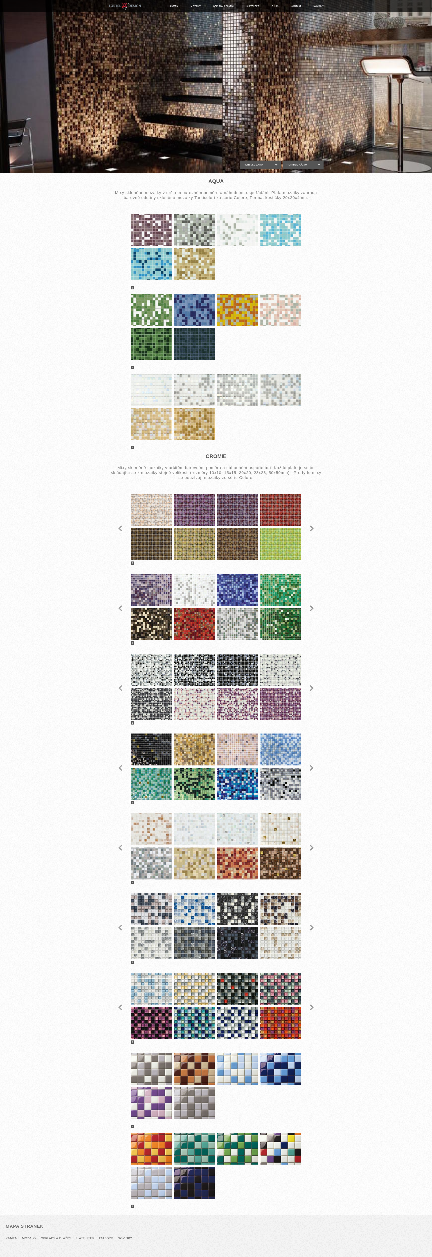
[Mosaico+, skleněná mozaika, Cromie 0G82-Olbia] (194, 590)
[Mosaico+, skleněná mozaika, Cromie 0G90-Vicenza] (194, 624)
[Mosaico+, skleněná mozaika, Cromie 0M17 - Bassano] (280, 943)
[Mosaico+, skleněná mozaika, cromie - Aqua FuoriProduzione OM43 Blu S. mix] (194, 344)
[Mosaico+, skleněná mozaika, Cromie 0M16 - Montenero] (237, 943)
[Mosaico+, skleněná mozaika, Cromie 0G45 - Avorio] (151, 829)
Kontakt (296, 6)
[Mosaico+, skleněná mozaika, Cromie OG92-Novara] (237, 624)
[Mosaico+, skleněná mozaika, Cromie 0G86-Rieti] (280, 590)
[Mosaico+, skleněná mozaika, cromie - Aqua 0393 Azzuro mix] (280, 230)
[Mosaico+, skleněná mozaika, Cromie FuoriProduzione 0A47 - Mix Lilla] (151, 1023)
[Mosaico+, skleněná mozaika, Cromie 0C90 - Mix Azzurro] (237, 1069)
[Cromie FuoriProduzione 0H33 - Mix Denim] (237, 784)
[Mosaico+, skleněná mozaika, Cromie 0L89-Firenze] (237, 510)
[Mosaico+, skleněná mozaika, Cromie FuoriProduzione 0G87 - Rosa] (237, 749)
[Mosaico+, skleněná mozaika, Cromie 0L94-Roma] (280, 544)
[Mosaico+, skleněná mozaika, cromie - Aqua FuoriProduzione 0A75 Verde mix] (151, 310)
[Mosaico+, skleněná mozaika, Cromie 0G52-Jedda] (194, 863)
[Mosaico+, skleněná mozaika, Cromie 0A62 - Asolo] (237, 909)
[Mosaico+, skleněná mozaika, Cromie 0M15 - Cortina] (194, 943)
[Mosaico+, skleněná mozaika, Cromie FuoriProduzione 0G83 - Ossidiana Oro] (151, 749)
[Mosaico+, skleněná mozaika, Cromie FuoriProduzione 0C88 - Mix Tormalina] (194, 1149)
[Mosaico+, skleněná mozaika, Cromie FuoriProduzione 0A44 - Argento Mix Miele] (194, 989)
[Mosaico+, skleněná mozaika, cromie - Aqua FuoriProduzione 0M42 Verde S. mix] (151, 344)
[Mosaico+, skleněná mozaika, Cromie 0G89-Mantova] (151, 624)
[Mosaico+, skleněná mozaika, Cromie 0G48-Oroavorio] (280, 829)
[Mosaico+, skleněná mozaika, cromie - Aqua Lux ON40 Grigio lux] (237, 390)
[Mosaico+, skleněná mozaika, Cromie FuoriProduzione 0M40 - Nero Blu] (194, 1183)
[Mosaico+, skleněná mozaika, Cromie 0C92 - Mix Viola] (151, 1103)
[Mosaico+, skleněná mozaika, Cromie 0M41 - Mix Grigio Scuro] (194, 1103)
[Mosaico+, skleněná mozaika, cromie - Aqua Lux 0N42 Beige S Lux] (194, 424)
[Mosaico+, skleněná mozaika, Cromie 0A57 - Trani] (194, 909)
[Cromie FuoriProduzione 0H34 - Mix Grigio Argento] (280, 784)
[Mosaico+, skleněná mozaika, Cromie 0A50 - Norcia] (151, 909)
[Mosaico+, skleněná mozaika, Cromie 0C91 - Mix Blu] (280, 1069)
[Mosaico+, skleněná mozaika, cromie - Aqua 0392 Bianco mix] (237, 230)
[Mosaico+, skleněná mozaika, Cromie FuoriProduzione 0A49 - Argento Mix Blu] (237, 1023)
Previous (120, 528)
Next (312, 528)
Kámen (174, 6)
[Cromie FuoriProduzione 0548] (194, 704)
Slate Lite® (252, 6)
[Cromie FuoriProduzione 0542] (151, 670)
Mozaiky (196, 6)
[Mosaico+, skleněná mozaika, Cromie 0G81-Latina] (151, 590)
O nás (275, 6)
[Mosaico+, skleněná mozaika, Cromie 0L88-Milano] (194, 510)
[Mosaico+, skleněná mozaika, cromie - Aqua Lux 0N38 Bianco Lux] (151, 390)
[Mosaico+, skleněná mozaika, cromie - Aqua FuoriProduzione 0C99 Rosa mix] (280, 310)
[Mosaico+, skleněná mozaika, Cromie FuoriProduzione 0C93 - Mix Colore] (280, 1149)
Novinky (318, 6)
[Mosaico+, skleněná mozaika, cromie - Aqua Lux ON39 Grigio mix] (194, 390)
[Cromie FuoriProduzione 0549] (237, 704)
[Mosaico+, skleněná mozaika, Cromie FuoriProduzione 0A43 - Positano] (151, 989)
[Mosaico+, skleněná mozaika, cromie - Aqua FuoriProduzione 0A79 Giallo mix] (237, 310)
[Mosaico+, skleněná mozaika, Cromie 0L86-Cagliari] (151, 510)
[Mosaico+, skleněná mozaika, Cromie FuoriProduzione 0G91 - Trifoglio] (151, 784)
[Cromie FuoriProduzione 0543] (194, 670)
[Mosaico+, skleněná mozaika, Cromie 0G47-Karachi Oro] (237, 829)
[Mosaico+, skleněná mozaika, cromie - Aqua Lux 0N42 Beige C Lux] (151, 424)
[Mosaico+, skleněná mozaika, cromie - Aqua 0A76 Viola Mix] (151, 230)
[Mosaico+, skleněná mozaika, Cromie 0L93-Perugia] (237, 544)
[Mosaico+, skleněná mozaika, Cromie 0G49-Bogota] (151, 863)
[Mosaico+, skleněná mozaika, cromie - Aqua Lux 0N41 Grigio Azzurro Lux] (280, 390)
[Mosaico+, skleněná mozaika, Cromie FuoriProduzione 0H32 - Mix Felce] (194, 784)
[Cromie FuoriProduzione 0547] (151, 704)
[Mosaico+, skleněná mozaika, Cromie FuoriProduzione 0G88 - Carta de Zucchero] (280, 749)
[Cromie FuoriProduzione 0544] (237, 670)
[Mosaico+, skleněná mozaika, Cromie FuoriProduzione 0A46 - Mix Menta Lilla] (280, 989)
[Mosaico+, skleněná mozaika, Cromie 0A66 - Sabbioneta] (280, 909)
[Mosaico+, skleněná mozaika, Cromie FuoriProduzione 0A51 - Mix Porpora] (280, 1023)
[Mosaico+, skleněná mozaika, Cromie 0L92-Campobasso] (194, 544)
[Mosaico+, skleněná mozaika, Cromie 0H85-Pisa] (280, 624)
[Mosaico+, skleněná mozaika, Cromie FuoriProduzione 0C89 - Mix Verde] (237, 1149)
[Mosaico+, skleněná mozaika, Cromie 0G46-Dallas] (194, 829)
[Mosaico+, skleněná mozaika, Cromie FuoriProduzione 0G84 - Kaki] (194, 749)
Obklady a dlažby (223, 6)
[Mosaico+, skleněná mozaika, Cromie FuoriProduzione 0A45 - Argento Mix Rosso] (237, 989)
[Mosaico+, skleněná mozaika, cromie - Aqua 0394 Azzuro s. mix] (151, 264)
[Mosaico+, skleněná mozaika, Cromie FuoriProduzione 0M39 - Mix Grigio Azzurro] (151, 1183)
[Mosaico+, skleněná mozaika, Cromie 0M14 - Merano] (151, 943)
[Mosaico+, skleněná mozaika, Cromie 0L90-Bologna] (280, 510)
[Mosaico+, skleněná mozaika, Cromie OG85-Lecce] (237, 590)
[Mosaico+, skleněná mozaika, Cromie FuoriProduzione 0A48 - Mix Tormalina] (194, 1023)
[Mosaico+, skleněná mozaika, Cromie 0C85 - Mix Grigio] (151, 1069)
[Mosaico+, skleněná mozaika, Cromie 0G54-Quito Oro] (280, 863)
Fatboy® (106, 1238)
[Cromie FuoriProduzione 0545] (280, 670)
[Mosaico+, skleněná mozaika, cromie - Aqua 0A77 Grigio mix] (194, 230)
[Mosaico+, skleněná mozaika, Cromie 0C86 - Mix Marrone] (194, 1069)
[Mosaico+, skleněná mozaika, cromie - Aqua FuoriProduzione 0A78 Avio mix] (194, 310)
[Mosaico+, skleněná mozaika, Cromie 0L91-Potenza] (151, 544)
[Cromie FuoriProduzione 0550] (280, 704)
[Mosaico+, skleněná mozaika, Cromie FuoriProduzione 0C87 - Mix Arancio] (151, 1149)
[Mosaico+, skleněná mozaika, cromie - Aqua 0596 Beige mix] (194, 264)
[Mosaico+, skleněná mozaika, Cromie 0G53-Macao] (237, 863)
